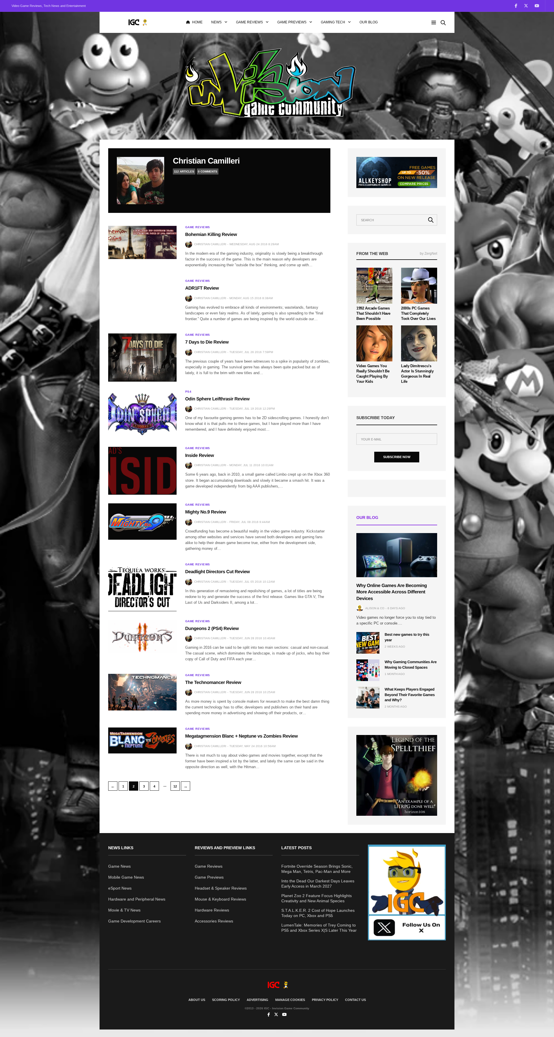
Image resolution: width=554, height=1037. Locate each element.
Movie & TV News (124, 910)
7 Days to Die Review (207, 342)
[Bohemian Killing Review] (142, 242)
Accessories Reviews (214, 921)
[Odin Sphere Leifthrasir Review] (142, 414)
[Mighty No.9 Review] (142, 521)
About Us (196, 1000)
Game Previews (291, 22)
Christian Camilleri (206, 160)
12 (175, 786)
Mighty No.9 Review (205, 512)
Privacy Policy (325, 1000)
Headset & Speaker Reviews (221, 888)
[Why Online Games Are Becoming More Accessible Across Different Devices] (396, 555)
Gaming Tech (333, 22)
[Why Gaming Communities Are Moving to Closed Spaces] (367, 670)
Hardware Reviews (212, 910)
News (216, 22)
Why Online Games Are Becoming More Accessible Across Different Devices (391, 592)
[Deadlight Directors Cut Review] (142, 587)
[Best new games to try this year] (367, 643)
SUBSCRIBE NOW (396, 457)
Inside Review (199, 455)
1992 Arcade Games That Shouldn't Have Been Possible (373, 313)
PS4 (188, 391)
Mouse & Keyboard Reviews (220, 899)
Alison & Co (374, 608)
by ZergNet (428, 253)
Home (197, 22)
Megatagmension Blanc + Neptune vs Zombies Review (241, 736)
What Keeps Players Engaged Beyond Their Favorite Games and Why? (410, 694)
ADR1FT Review (202, 288)
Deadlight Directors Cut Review (217, 571)
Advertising (257, 1000)
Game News (119, 866)
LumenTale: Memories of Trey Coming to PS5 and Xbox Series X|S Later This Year (319, 928)
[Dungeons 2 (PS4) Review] (142, 637)
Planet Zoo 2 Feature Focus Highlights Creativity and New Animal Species (316, 898)
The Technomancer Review (213, 682)
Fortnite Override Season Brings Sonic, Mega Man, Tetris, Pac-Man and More (317, 869)
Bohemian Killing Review (211, 234)
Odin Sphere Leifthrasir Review (217, 399)
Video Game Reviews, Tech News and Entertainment (49, 5)
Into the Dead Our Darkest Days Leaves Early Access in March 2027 (317, 883)
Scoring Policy (226, 1000)
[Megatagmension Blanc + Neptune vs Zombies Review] (142, 740)
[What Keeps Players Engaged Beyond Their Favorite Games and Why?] (367, 697)
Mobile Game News (126, 877)
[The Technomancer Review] (142, 692)
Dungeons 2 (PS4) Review (212, 628)
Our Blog (369, 22)
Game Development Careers (134, 921)
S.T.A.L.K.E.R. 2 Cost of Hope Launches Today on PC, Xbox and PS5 (318, 913)
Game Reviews (249, 22)
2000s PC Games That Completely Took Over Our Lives (418, 313)
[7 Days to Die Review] (142, 357)
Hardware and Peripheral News (136, 899)
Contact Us (355, 1000)
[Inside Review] (142, 471)
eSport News (120, 888)
